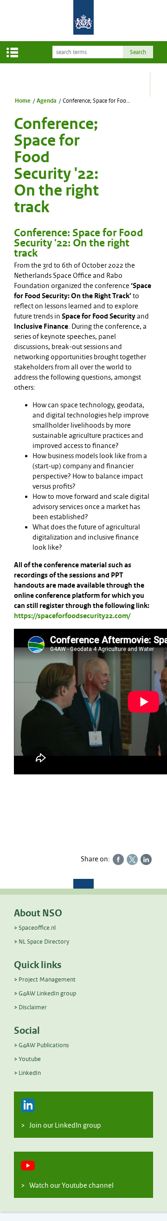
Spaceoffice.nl (37, 928)
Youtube (30, 1059)
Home (23, 100)
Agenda (47, 100)
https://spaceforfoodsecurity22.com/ (72, 616)
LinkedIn (30, 1073)
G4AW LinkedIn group (47, 993)
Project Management (47, 979)
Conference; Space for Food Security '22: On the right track (97, 100)
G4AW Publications (44, 1045)
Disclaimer (33, 1007)
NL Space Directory (44, 941)
